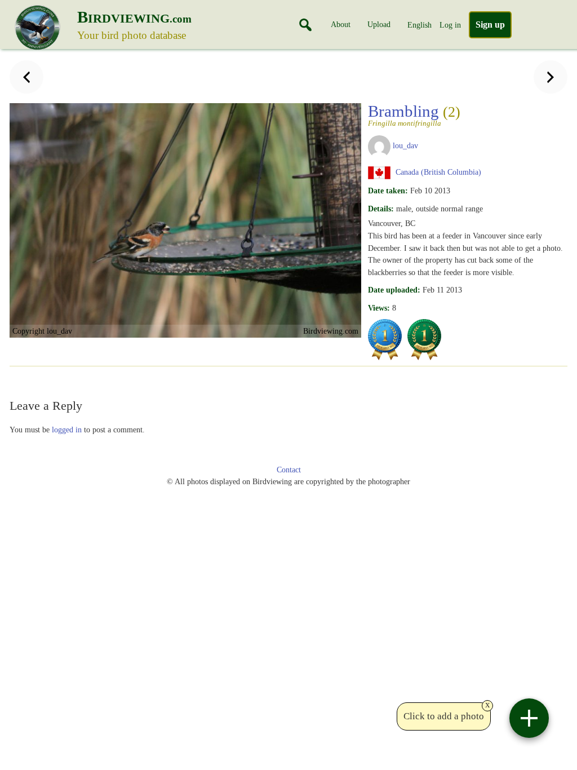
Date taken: (388, 190)
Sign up (490, 24)
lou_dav (405, 145)
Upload (378, 24)
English (419, 24)
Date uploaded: (394, 289)
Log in (450, 24)
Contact (289, 470)
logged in (67, 429)
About (340, 24)
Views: (379, 307)
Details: (381, 208)
